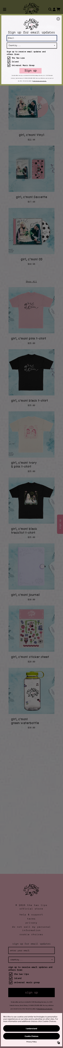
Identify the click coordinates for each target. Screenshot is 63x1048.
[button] (58, 19)
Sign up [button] (30, 70)
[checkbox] (32, 58)
